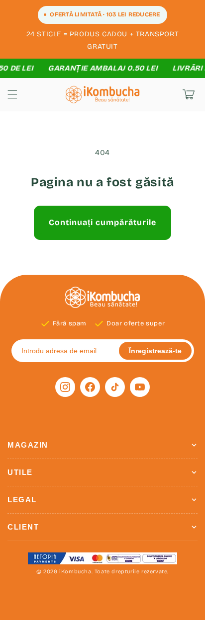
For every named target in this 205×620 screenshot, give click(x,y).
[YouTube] (140, 387)
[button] (12, 94)
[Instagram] (65, 387)
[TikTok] (115, 387)
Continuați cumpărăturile (102, 222)
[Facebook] (90, 387)
